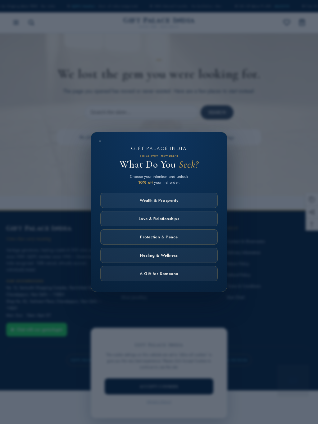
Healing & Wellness (159, 255)
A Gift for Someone (159, 274)
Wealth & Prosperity (159, 200)
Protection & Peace (159, 237)
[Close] (100, 141)
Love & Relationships (159, 219)
